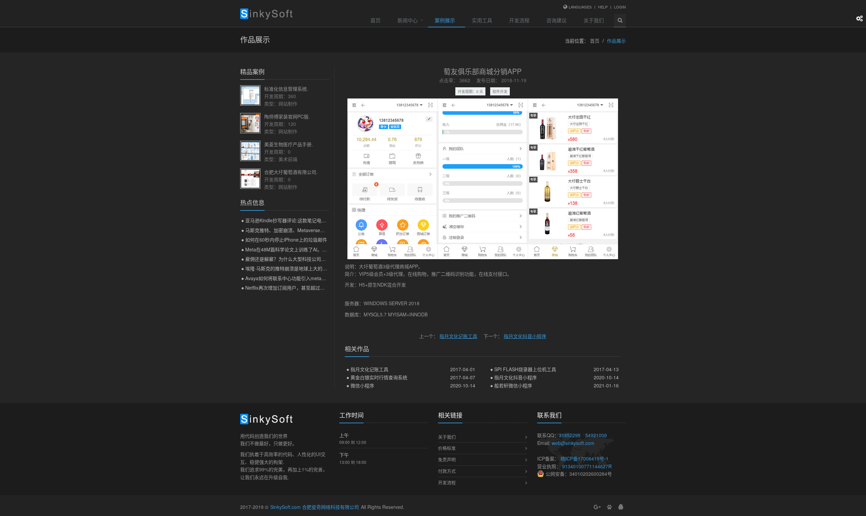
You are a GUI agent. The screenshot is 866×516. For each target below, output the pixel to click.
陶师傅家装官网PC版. (287, 116)
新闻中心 (407, 20)
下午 (344, 454)
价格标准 (447, 448)
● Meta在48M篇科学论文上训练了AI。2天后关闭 (292, 249)
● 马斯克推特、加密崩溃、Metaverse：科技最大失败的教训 (304, 230)
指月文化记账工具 (458, 336)
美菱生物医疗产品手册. (288, 144)
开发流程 (519, 20)
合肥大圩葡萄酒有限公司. (291, 172)
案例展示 (445, 20)
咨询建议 (556, 20)
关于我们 (594, 20)
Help (603, 6)
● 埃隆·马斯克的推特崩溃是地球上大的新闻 (286, 268)
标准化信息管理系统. (286, 88)
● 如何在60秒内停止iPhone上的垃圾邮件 (284, 239)
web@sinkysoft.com (573, 443)
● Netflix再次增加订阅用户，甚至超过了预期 (287, 287)
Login (620, 6)
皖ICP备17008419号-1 (585, 458)
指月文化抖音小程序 (525, 336)
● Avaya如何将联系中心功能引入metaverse (287, 278)
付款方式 (447, 471)
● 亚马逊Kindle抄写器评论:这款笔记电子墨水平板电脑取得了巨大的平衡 (316, 220)
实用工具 (482, 20)
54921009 (596, 435)
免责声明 (447, 459)
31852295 (569, 435)
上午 (344, 435)
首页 (375, 20)
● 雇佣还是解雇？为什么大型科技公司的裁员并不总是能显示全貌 (309, 258)
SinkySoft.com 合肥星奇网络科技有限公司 (314, 506)
